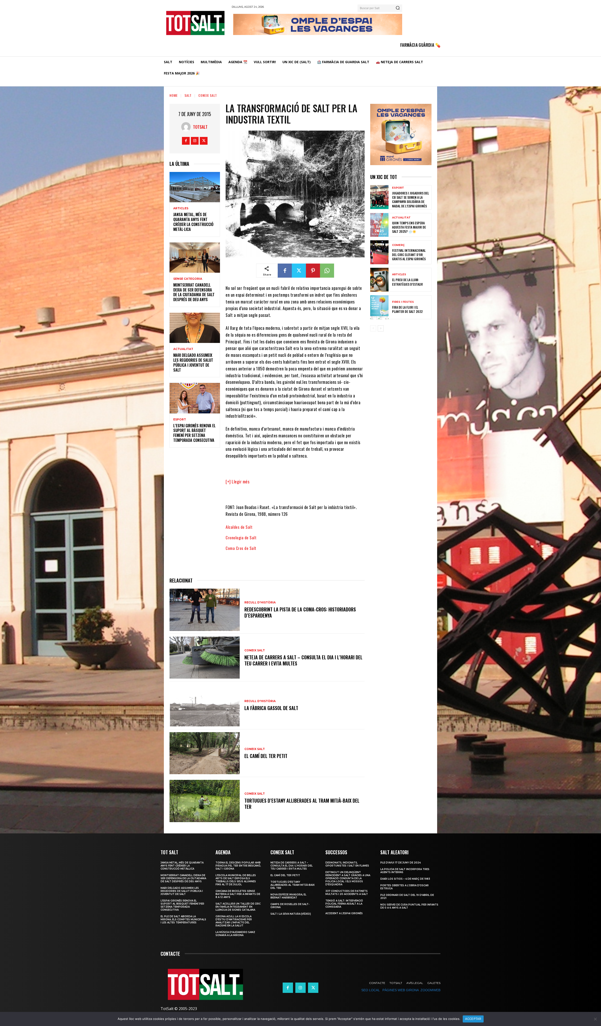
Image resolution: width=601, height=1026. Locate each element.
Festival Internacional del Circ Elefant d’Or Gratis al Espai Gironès (409, 254)
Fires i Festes (403, 302)
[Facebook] (186, 141)
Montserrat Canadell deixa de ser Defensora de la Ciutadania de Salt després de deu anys (194, 292)
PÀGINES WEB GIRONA (400, 990)
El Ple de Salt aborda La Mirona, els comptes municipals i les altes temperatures (183, 919)
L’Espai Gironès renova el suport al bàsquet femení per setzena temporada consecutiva (194, 433)
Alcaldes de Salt (239, 527)
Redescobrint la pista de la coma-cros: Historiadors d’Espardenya (300, 612)
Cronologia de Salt (241, 537)
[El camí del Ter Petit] (205, 753)
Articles (180, 208)
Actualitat (183, 349)
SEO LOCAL (370, 990)
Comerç (398, 245)
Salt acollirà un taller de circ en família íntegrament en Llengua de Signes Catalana (238, 906)
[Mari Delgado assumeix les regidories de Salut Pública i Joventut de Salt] (195, 328)
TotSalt (200, 127)
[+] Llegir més (237, 481)
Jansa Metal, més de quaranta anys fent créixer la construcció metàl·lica (193, 222)
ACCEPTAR (473, 1019)
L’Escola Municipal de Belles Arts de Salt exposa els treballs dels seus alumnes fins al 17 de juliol (236, 880)
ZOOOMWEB (430, 990)
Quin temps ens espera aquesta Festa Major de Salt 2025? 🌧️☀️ (409, 227)
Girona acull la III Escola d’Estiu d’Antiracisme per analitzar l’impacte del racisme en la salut (234, 921)
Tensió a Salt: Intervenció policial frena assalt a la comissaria (344, 903)
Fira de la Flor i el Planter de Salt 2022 (407, 309)
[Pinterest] (313, 271)
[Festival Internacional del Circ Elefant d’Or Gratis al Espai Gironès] (379, 252)
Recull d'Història (260, 602)
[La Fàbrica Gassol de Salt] (205, 705)
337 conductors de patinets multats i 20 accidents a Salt (346, 893)
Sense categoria (187, 278)
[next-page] (381, 328)
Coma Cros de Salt (241, 548)
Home (174, 95)
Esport (179, 419)
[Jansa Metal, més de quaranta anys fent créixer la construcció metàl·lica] (195, 187)
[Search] (397, 8)
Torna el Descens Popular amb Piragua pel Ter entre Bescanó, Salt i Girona (238, 865)
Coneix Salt (207, 95)
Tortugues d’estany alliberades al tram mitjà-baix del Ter (301, 803)
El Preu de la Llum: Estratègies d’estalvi (407, 281)
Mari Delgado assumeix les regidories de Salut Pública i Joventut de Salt (193, 362)
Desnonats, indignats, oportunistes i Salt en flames (347, 864)
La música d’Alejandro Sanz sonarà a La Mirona (235, 934)
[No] (595, 1019)
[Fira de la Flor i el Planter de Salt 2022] (379, 307)
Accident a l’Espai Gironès (344, 913)
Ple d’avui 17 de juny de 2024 (400, 862)
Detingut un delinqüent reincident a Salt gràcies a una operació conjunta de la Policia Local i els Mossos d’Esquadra (347, 878)
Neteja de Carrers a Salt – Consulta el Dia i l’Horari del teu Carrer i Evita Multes (303, 660)
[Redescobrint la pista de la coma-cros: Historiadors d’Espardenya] (205, 610)
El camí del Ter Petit (265, 755)
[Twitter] (204, 141)
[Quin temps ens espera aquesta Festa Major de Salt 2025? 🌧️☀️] (379, 225)
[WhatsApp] (327, 271)
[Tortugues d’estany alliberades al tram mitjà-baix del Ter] (205, 801)
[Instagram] (195, 141)
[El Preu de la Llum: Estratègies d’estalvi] (379, 280)
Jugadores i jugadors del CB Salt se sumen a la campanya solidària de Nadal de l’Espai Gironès (410, 199)
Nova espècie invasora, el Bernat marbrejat (288, 896)
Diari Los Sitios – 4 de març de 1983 (405, 878)
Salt (188, 95)
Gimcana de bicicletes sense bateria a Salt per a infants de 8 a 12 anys (238, 894)
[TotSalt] (187, 127)
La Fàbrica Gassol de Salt (271, 707)
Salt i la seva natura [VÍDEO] (290, 913)
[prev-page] (373, 328)
